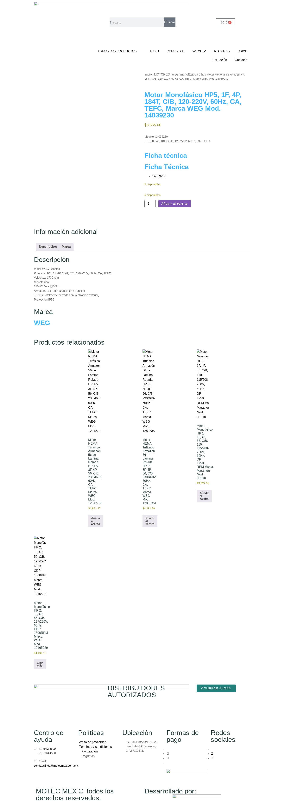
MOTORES (222, 51)
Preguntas (87, 756)
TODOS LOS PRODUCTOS (117, 51)
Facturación (219, 60)
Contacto (241, 60)
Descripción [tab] (48, 246)
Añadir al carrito (174, 203)
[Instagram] (212, 753)
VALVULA (199, 51)
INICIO (154, 51)
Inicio (148, 74)
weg (175, 74)
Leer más (40, 664)
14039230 (159, 176)
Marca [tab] (66, 246)
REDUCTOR (176, 51)
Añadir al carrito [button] (95, 521)
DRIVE (242, 51)
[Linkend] (212, 758)
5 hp (202, 74)
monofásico (188, 74)
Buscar (169, 22)
